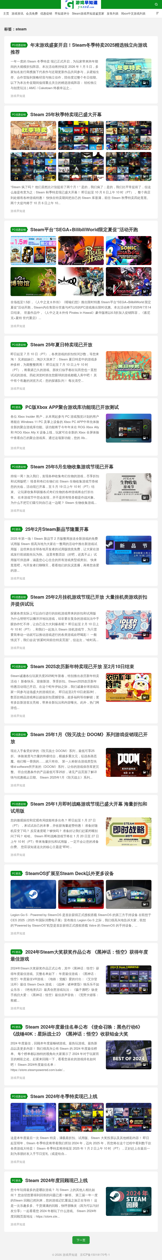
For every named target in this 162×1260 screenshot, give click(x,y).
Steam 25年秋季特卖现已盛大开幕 (66, 114)
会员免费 (32, 13)
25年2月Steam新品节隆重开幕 (57, 529)
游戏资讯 (17, 13)
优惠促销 (46, 13)
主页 (6, 13)
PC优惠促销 (19, 45)
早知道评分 (62, 13)
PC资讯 (16, 407)
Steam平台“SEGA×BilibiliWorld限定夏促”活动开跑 (84, 229)
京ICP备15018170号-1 (95, 1254)
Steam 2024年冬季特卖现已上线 (63, 1096)
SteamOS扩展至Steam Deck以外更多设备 (69, 873)
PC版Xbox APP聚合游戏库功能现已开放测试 (72, 407)
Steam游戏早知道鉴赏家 (88, 13)
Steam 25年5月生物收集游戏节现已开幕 (71, 466)
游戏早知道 (81, 4)
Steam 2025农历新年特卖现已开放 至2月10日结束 (82, 666)
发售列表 (113, 13)
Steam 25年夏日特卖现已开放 (61, 344)
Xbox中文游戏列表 (133, 13)
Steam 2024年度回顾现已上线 (56, 1180)
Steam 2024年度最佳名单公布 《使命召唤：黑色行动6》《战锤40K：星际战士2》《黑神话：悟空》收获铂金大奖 (77, 1030)
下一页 (81, 1240)
